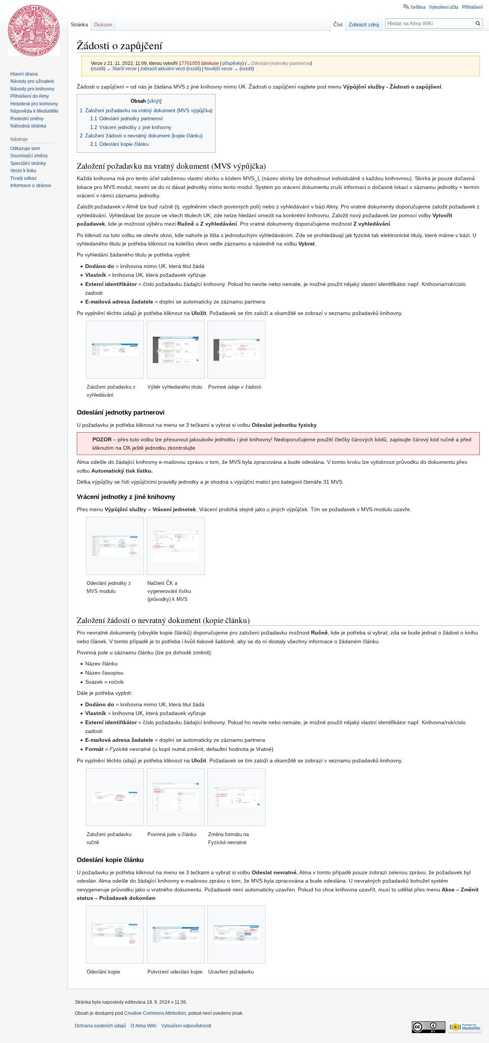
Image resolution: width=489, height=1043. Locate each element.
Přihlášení (472, 7)
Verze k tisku (23, 170)
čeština (418, 7)
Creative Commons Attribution (155, 1013)
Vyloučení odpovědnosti (186, 1025)
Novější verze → (221, 68)
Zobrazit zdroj (364, 24)
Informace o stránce (30, 185)
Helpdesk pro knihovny (34, 104)
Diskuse (103, 24)
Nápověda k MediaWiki (34, 111)
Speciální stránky (28, 163)
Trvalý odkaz (23, 178)
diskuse (211, 63)
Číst (338, 24)
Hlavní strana (24, 74)
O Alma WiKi (144, 1025)
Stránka (79, 24)
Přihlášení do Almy (29, 96)
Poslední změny (27, 118)
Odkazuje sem (25, 148)
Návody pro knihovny (32, 89)
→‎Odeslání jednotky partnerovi (278, 63)
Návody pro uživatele (32, 81)
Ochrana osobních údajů (100, 1025)
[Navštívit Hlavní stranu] (33, 30)
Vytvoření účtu (443, 7)
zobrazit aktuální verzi (162, 68)
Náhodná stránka (28, 126)
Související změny (29, 155)
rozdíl (98, 68)
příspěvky (232, 63)
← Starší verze (122, 68)
